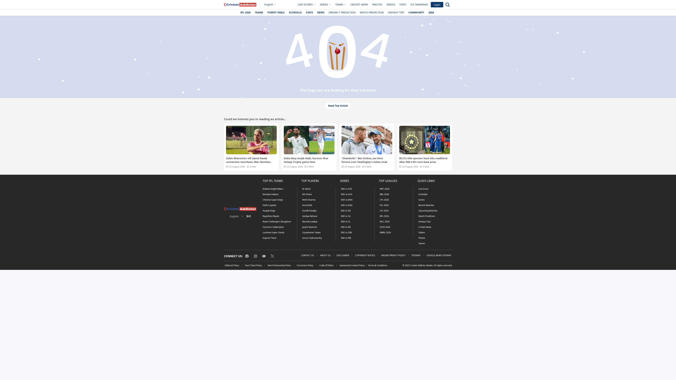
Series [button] (324, 4)
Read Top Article (338, 105)
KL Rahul (306, 188)
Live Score (423, 188)
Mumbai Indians (270, 194)
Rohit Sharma (308, 199)
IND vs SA (346, 216)
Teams (259, 12)
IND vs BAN (346, 199)
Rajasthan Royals (271, 216)
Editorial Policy (232, 265)
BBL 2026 (384, 194)
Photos (377, 4)
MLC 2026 (385, 221)
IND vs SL (345, 221)
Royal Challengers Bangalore (277, 221)
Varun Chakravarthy (312, 237)
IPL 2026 (245, 12)
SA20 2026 (385, 227)
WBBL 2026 (385, 232)
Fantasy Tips (396, 12)
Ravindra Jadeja (309, 221)
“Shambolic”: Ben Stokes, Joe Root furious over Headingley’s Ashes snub (364, 160)
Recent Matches (426, 205)
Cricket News (359, 4)
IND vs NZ (346, 210)
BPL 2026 (384, 216)
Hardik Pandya (309, 210)
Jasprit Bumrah (309, 227)
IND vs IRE (346, 237)
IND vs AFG (346, 188)
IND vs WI (346, 227)
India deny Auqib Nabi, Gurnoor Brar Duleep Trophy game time (306, 160)
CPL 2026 (384, 199)
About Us (325, 255)
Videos (390, 4)
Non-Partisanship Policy (279, 265)
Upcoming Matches (427, 210)
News (320, 12)
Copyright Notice (365, 255)
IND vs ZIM (346, 232)
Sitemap (416, 255)
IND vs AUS (346, 194)
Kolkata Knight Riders (273, 188)
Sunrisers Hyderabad (273, 227)
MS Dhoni (307, 194)
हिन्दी (248, 216)
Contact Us (307, 255)
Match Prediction (372, 12)
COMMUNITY (416, 12)
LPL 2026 (384, 210)
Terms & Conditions (377, 265)
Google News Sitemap (439, 255)
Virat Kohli (307, 205)
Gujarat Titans (270, 237)
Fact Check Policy (253, 265)
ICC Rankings (419, 4)
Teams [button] (339, 4)
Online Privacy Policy (393, 255)
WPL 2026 (384, 188)
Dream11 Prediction (342, 12)
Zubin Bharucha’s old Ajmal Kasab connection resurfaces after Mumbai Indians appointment (248, 160)
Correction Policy (305, 265)
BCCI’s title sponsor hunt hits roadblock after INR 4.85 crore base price (423, 160)
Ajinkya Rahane (309, 216)
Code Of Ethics (326, 265)
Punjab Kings (269, 210)
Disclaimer (343, 255)
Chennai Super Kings (273, 199)
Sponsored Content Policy (352, 265)
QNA (431, 12)
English (268, 4)
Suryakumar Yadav (311, 232)
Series (421, 199)
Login (437, 4)
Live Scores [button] (305, 4)
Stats (402, 4)
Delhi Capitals (269, 205)
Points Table (276, 12)
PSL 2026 (384, 205)
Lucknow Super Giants (273, 232)
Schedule (295, 12)
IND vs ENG (346, 205)
